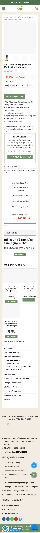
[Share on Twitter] (11, 177)
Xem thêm (19, 254)
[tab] (20, 225)
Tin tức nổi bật (10, 509)
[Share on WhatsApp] (5, 177)
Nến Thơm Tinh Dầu (12, 387)
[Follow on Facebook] (4, 519)
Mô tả (6, 226)
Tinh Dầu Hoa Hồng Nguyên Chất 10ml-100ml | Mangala (11, 289)
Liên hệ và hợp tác (11, 513)
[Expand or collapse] (33, 232)
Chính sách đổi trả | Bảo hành (14, 471)
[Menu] (3, 9)
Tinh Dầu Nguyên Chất (12, 19)
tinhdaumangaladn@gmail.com (21, 483)
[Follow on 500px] (20, 519)
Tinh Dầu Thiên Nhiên (22, 17)
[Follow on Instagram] (8, 519)
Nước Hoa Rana (10, 348)
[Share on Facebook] (8, 177)
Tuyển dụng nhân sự (12, 505)
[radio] (6, 85)
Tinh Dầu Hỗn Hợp (12, 364)
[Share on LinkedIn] (19, 177)
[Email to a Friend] (13, 177)
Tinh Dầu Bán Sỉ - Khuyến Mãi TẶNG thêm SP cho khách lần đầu (21, 368)
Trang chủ (8, 17)
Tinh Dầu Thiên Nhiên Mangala (26, 487)
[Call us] (12, 519)
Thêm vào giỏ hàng (14, 96)
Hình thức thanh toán (11, 467)
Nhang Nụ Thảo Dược (12, 383)
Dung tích (8, 81)
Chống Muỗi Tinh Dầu (12, 391)
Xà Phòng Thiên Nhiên (12, 395)
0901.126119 (23, 2)
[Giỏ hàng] (36, 8)
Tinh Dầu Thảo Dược (12, 374)
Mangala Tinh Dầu (21, 491)
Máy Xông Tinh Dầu (11, 352)
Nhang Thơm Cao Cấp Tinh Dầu (16, 378)
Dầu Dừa (7, 400)
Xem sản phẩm (11, 301)
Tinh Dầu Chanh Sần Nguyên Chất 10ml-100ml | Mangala (11, 324)
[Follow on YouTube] (16, 519)
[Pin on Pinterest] (16, 177)
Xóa (35, 79)
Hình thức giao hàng (12, 463)
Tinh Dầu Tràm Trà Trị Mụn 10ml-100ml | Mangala (28, 289)
